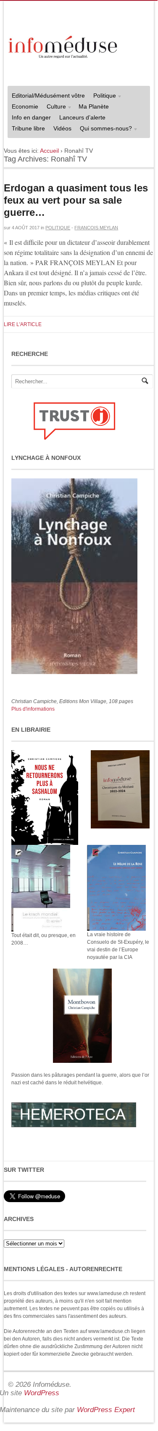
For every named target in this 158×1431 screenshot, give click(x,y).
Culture (54, 107)
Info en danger (31, 117)
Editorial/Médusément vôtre (48, 95)
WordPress (41, 1393)
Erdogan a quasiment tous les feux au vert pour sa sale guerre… (76, 200)
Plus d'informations (33, 709)
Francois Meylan (96, 227)
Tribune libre (28, 128)
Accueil (49, 150)
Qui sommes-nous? (104, 129)
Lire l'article (23, 324)
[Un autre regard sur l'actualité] (64, 45)
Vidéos (62, 128)
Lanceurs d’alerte (82, 117)
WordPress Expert (106, 1410)
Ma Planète (94, 106)
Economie (25, 106)
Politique (102, 96)
